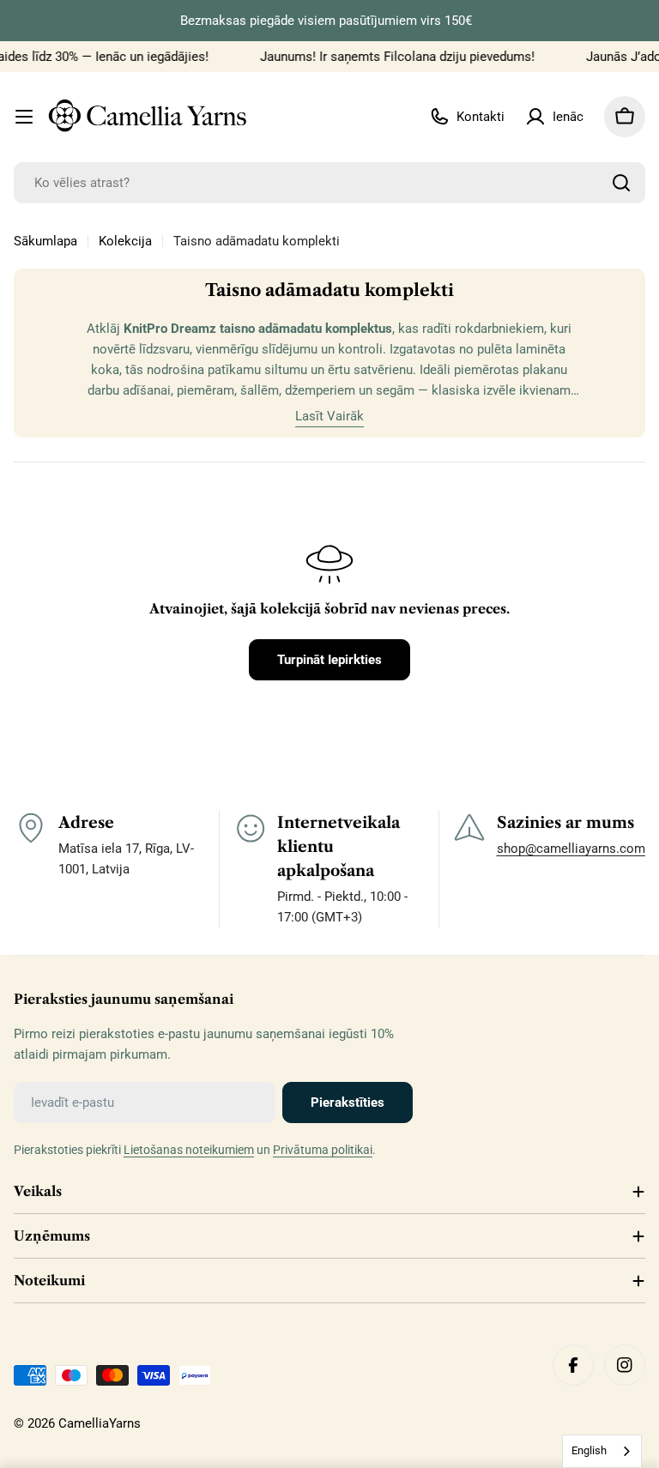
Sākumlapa (45, 241)
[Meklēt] (621, 182)
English (589, 1450)
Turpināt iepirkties (329, 660)
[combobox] (329, 182)
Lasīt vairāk (329, 416)
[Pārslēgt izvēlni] (24, 116)
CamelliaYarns (99, 1423)
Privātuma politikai (322, 1150)
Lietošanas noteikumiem (189, 1150)
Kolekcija (125, 241)
